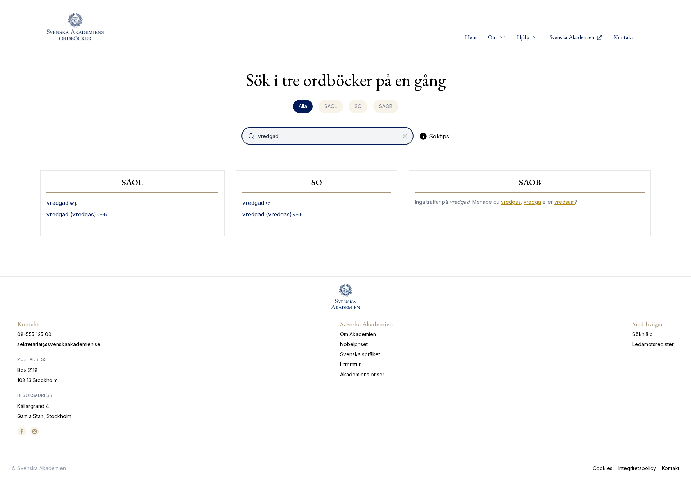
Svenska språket (360, 354)
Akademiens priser (362, 374)
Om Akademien (358, 334)
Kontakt (623, 37)
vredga (532, 202)
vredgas (511, 202)
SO (358, 106)
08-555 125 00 (34, 334)
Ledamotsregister (653, 344)
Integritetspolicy (637, 468)
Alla (303, 106)
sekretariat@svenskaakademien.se (58, 344)
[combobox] (328, 136)
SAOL (330, 106)
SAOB (386, 106)
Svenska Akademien (572, 37)
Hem (471, 37)
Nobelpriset (354, 344)
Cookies (603, 468)
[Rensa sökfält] (404, 136)
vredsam (564, 202)
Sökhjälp (642, 334)
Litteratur (350, 364)
